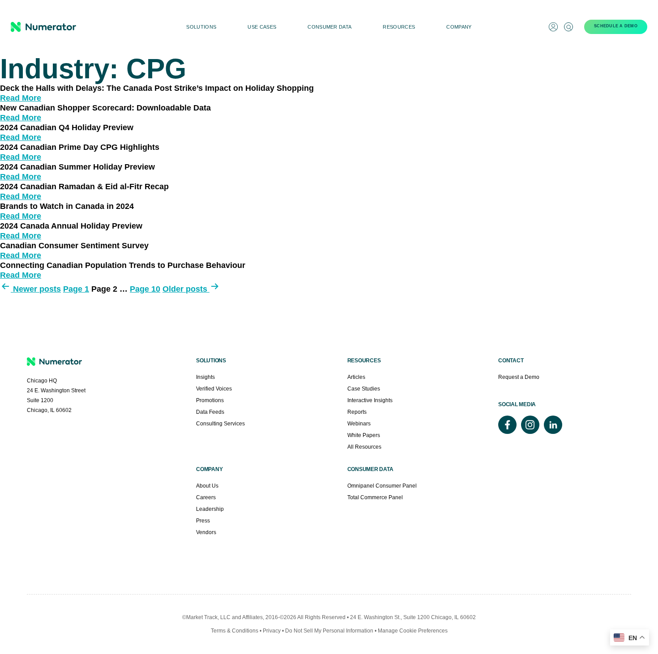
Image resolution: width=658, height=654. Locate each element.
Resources (399, 27)
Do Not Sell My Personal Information (330, 631)
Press (203, 521)
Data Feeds (210, 412)
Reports (357, 412)
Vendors (206, 532)
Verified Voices (214, 389)
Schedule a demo (615, 26)
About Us (207, 486)
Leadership (210, 509)
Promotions (210, 400)
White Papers (363, 435)
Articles (356, 377)
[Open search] (568, 26)
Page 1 (76, 289)
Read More (20, 97)
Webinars (359, 423)
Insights (205, 377)
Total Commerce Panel (375, 497)
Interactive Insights (370, 400)
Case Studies (363, 389)
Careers (206, 497)
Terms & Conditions (234, 631)
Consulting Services (220, 423)
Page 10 (145, 289)
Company (458, 27)
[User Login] (553, 26)
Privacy (272, 631)
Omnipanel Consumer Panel (382, 486)
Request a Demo (518, 377)
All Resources (364, 447)
